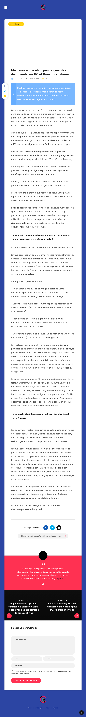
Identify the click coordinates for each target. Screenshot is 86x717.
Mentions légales (52, 708)
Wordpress (40, 708)
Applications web (16, 24)
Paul (43, 564)
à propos (61, 578)
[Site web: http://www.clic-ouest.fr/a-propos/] (43, 584)
